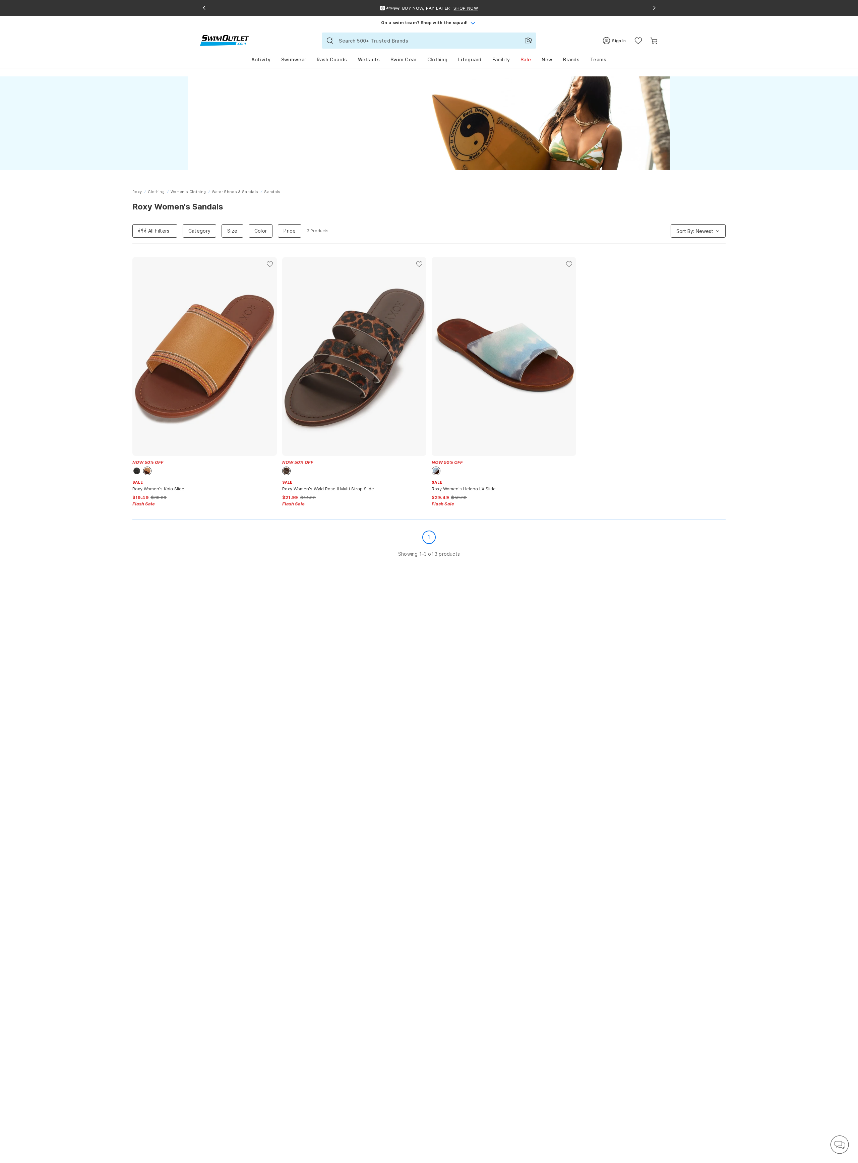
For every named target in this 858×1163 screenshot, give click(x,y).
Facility (501, 59)
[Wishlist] (638, 41)
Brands (571, 59)
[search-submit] (330, 41)
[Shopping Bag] (654, 41)
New (547, 59)
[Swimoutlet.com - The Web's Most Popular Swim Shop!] (224, 40)
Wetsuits (369, 59)
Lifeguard (470, 59)
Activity (260, 59)
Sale (525, 59)
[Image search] (528, 41)
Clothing (437, 59)
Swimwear (293, 59)
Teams (598, 59)
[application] (839, 1144)
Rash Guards (332, 59)
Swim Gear (403, 59)
